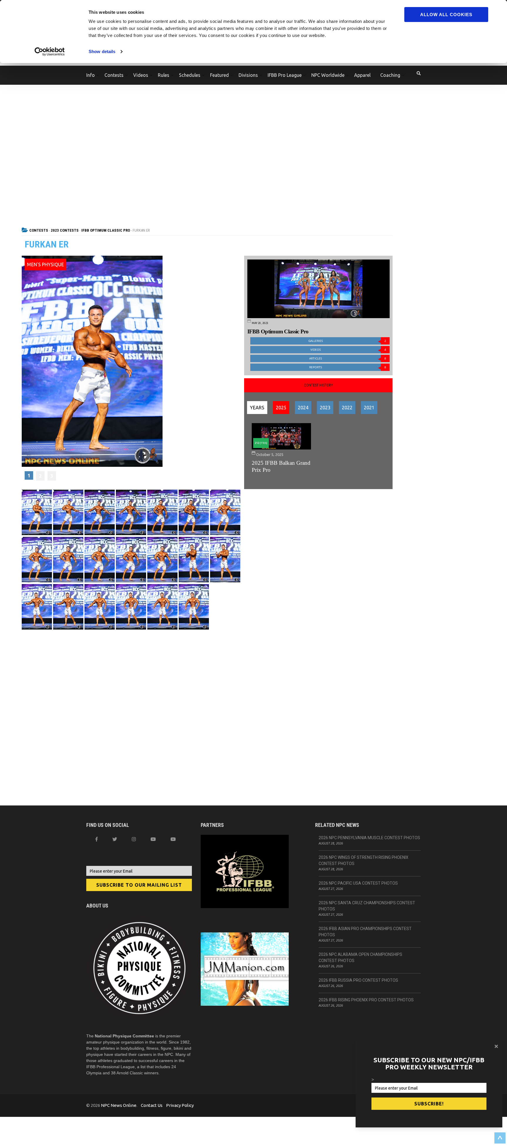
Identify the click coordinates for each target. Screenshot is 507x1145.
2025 (281, 407)
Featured (219, 75)
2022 (347, 407)
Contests (114, 75)
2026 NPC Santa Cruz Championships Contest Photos (367, 905)
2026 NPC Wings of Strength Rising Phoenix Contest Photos (363, 860)
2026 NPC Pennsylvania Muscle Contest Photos (369, 837)
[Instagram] (134, 839)
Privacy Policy (180, 1105)
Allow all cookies (446, 14)
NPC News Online (118, 1105)
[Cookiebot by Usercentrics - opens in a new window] (49, 51)
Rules (163, 75)
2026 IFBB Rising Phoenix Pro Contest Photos (366, 1000)
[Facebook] (96, 839)
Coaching (390, 75)
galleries (347, 341)
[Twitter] (114, 839)
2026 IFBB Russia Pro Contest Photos (358, 980)
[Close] (496, 1046)
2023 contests (65, 230)
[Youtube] (173, 839)
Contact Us (152, 1105)
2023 (325, 407)
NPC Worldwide (327, 75)
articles (347, 358)
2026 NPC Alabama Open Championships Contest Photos (360, 957)
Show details (102, 51)
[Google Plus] (153, 839)
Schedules (189, 75)
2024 (303, 407)
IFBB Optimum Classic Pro (105, 230)
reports (347, 367)
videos (348, 350)
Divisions (248, 75)
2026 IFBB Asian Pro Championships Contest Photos (365, 931)
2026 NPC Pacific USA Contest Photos (358, 883)
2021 (369, 407)
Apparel (362, 75)
